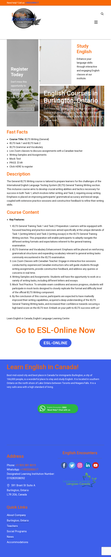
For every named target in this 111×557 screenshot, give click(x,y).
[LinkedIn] (87, 465)
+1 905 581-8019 (26, 465)
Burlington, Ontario (18, 520)
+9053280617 (32, 2)
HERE (18, 166)
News (10, 536)
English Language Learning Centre (51, 318)
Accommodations (17, 542)
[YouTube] (95, 465)
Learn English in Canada (19, 318)
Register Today (19, 71)
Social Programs (17, 531)
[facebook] (64, 465)
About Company (16, 515)
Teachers (12, 526)
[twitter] (72, 465)
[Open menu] (96, 22)
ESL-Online (55, 343)
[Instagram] (80, 465)
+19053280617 (29, 469)
